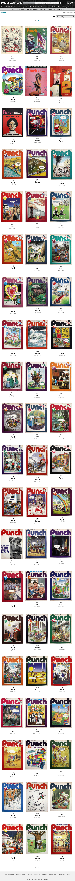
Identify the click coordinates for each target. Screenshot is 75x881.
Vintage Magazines (68, 7)
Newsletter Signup (20, 874)
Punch (3, 12)
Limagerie (29, 9)
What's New (43, 9)
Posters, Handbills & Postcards (9, 7)
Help (68, 874)
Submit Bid (36, 9)
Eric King (13, 9)
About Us (44, 874)
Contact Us (37, 874)
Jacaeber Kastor (21, 9)
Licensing (29, 874)
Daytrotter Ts (60, 9)
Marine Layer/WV (31, 7)
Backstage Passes (57, 7)
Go (61, 3)
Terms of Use (52, 874)
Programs (48, 7)
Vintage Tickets (41, 7)
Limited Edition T (51, 9)
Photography (22, 7)
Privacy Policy (61, 874)
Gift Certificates (9, 874)
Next (41, 20)
